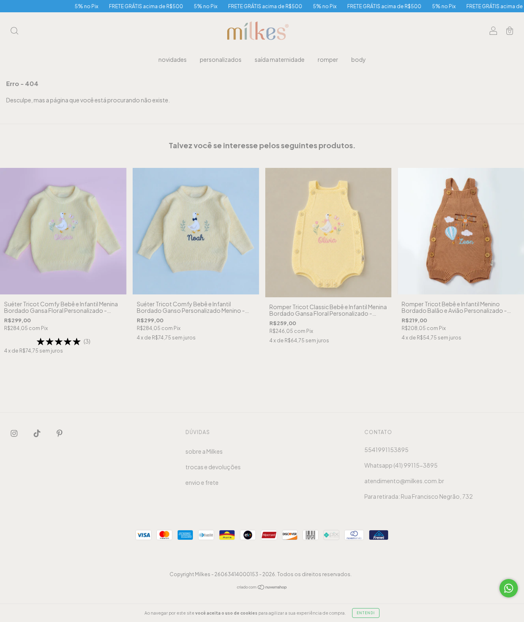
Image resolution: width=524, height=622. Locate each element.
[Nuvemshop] (262, 587)
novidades (172, 59)
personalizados (221, 59)
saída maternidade (280, 59)
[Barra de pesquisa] (14, 31)
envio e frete (202, 482)
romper (328, 59)
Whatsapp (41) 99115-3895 (401, 465)
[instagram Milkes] (14, 433)
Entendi (366, 613)
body (358, 59)
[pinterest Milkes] (60, 433)
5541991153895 (386, 449)
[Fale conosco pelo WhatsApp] (508, 588)
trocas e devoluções (213, 466)
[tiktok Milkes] (37, 433)
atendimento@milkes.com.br (404, 480)
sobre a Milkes (204, 451)
